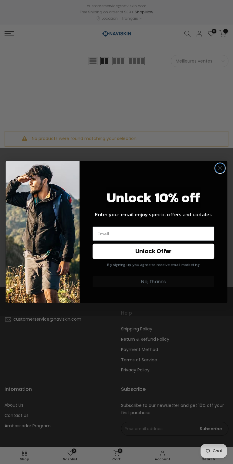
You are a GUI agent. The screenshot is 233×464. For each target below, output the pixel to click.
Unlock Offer (153, 251)
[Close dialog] (220, 168)
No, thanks (153, 281)
